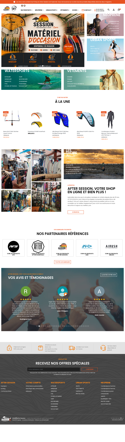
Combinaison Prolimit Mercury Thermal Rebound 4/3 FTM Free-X (109, 133)
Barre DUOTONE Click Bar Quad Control (10, 132)
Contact (86, 10)
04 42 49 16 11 (99, 9)
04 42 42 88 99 (100, 11)
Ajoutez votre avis (109, 275)
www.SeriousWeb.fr (117, 420)
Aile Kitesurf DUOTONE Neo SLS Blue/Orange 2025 (60, 132)
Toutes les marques (62, 262)
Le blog (3, 388)
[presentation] (3, 40)
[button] (38, 66)
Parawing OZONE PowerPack (36, 131)
